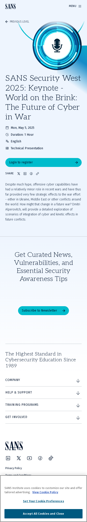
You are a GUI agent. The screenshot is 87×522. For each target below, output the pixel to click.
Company (12, 380)
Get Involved (16, 417)
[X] (18, 458)
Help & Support (18, 392)
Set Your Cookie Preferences (43, 501)
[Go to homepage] (10, 6)
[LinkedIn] (8, 458)
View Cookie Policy (45, 492)
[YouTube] (29, 458)
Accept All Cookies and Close (43, 513)
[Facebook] (40, 458)
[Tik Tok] (51, 458)
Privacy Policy (13, 468)
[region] (43, 498)
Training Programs (22, 405)
